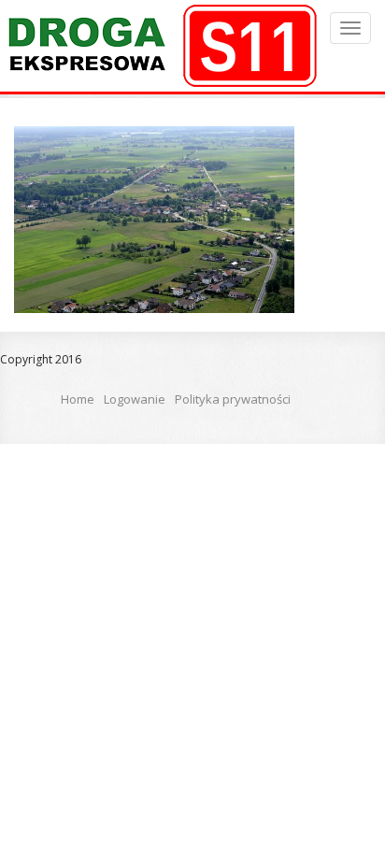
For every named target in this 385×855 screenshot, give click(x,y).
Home (77, 399)
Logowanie (134, 399)
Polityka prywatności (233, 399)
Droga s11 (160, 46)
